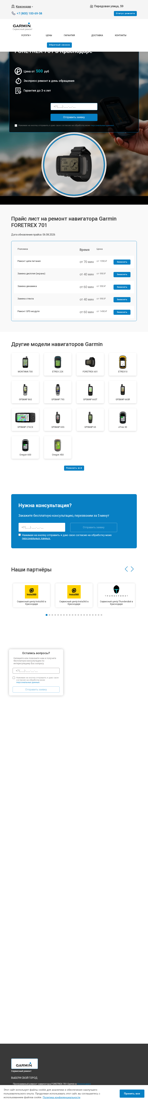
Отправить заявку (74, 117)
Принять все (132, 1093)
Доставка (97, 35)
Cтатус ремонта (125, 13)
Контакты (120, 35)
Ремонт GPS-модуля (29, 311)
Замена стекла (26, 298)
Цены (49, 35)
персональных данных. (102, 125)
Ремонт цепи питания (29, 261)
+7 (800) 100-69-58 (29, 13)
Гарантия (69, 35)
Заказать (122, 262)
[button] (126, 569)
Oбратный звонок (59, 45)
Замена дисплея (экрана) (31, 273)
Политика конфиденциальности (61, 1097)
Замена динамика (27, 286)
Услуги (25, 35)
